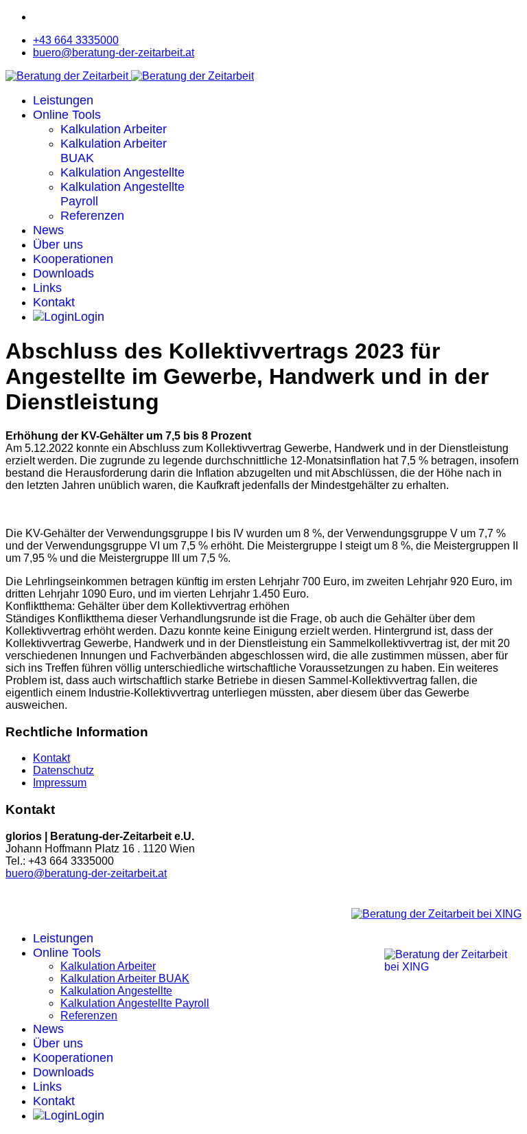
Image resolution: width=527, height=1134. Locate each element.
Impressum (59, 783)
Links (47, 288)
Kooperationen (73, 259)
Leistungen (63, 100)
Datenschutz (63, 770)
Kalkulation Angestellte (122, 172)
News (48, 230)
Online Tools (67, 115)
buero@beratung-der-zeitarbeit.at (113, 52)
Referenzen (92, 216)
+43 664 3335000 (76, 40)
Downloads (63, 273)
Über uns (58, 244)
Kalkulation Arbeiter (113, 129)
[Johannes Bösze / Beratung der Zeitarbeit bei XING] (436, 914)
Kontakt (54, 302)
